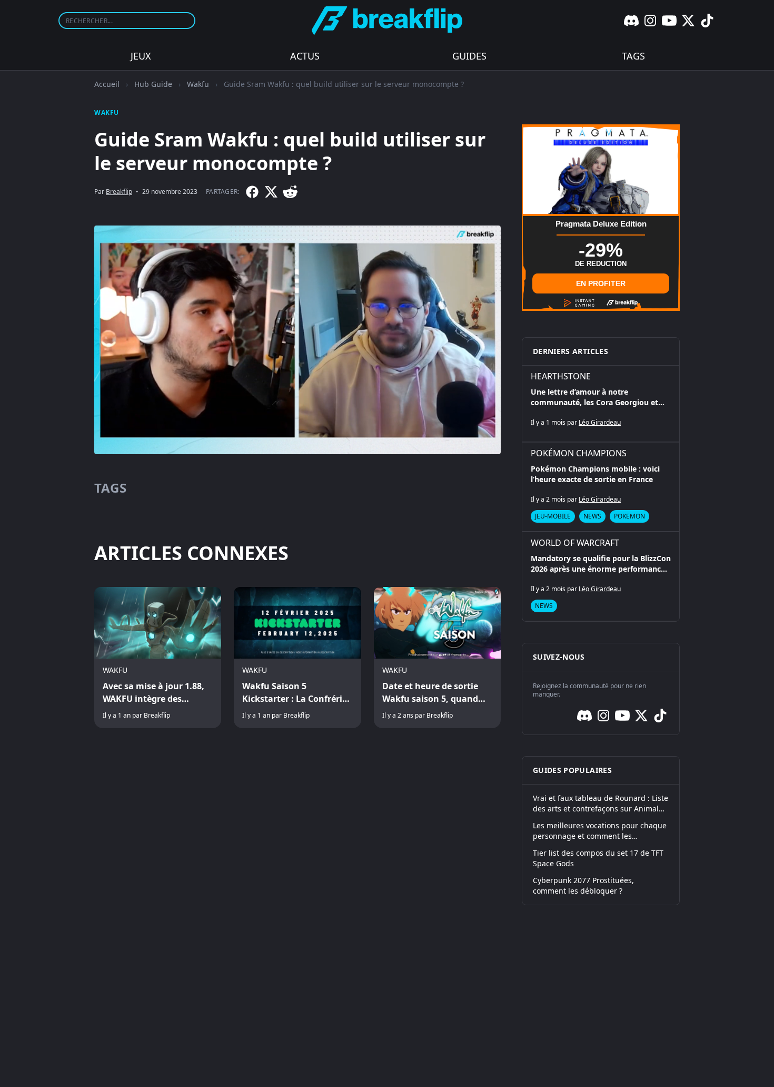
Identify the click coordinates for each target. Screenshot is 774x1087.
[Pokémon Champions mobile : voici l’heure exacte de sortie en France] (600, 487)
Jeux (141, 56)
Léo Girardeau (600, 422)
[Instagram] (650, 20)
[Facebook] (252, 191)
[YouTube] (669, 20)
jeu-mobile (553, 516)
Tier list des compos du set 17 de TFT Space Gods (598, 858)
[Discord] (631, 20)
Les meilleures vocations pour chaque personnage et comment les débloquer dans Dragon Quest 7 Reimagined (600, 830)
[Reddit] (290, 191)
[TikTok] (707, 20)
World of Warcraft (575, 543)
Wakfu (198, 84)
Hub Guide (153, 84)
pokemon (629, 516)
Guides (469, 56)
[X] (688, 20)
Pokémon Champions (579, 453)
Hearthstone (561, 376)
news (592, 516)
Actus (305, 56)
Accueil (107, 84)
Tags (633, 56)
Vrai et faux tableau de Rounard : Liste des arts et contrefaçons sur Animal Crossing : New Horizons (600, 803)
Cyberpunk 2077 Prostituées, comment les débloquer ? (583, 885)
